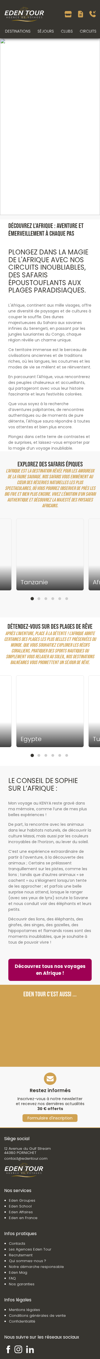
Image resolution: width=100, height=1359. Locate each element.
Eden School (20, 1206)
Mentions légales (24, 1309)
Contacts (17, 1243)
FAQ (12, 1278)
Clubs (67, 31)
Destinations (18, 31)
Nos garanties (21, 1284)
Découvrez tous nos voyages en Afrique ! (50, 969)
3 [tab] (45, 598)
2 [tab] (39, 598)
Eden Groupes (22, 1200)
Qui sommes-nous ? (27, 1261)
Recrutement (20, 1255)
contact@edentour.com (26, 1158)
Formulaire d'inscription (50, 1118)
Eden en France (23, 1217)
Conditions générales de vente (37, 1315)
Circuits (88, 31)
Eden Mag (18, 1272)
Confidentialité (22, 1321)
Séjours (46, 31)
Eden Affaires (21, 1212)
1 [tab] (32, 598)
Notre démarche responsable (36, 1266)
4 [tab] (52, 598)
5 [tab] (59, 598)
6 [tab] (66, 598)
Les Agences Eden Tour (30, 1249)
